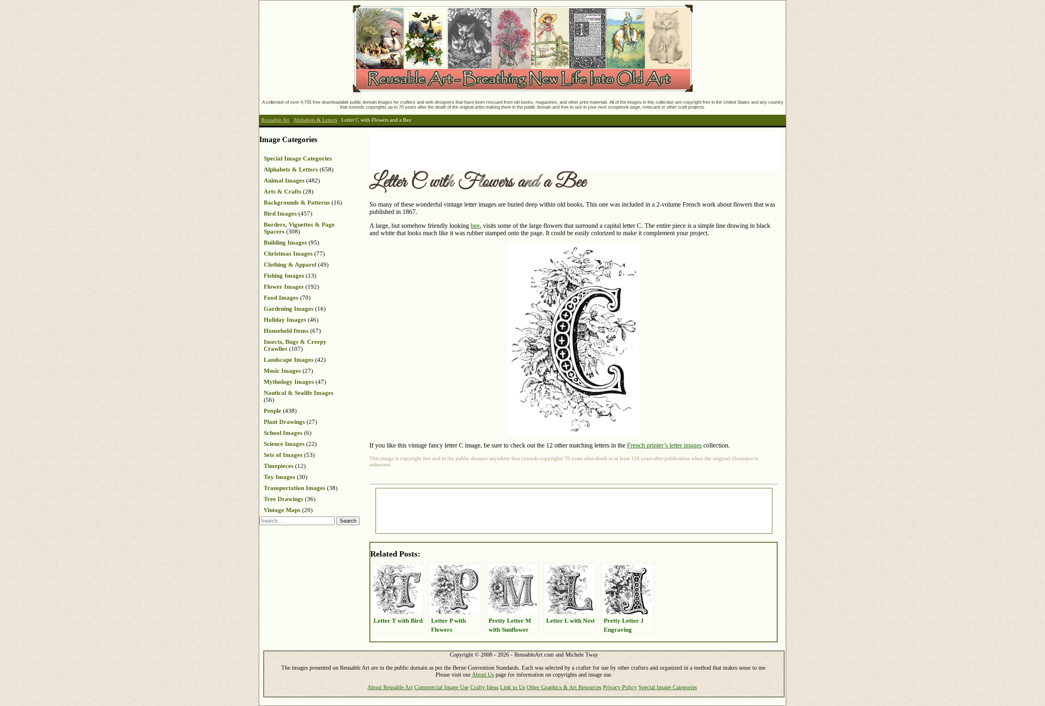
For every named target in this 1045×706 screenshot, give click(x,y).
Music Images (282, 370)
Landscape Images (289, 359)
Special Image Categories (298, 158)
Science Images (284, 444)
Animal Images (284, 180)
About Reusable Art (390, 687)
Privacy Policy (620, 687)
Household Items (286, 330)
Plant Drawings (284, 422)
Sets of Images (283, 455)
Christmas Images (288, 253)
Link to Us (512, 687)
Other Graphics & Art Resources (564, 687)
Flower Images (284, 286)
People (272, 411)
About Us (483, 674)
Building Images (285, 242)
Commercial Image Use (441, 687)
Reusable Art (275, 120)
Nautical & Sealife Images (299, 393)
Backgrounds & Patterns (297, 202)
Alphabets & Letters (315, 120)
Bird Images (280, 213)
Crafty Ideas (484, 687)
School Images (283, 433)
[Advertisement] (518, 149)
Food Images (281, 297)
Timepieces (278, 466)
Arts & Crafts (282, 191)
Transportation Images (294, 488)
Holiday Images (285, 319)
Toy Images (279, 477)
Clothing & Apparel (290, 264)
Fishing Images (284, 275)
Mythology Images (289, 382)
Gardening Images (289, 308)
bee (475, 225)
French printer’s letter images (664, 445)
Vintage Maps (282, 510)
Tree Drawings (283, 499)
